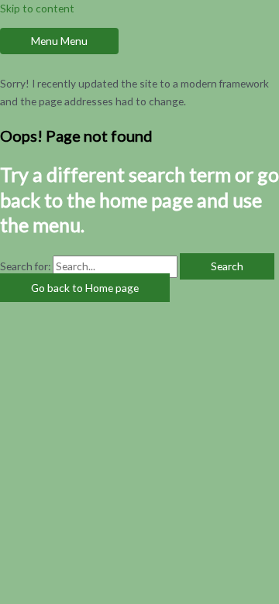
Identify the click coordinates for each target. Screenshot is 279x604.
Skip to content (37, 8)
